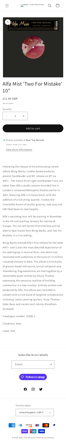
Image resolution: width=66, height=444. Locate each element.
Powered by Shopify (45, 437)
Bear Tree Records (27, 437)
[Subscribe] (50, 364)
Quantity (7, 109)
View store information (19, 149)
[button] (7, 5)
